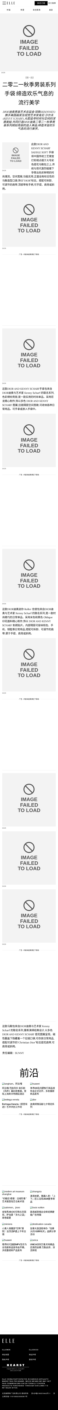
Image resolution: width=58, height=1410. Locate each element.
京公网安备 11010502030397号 (28, 1394)
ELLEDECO (34, 1350)
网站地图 (5, 1355)
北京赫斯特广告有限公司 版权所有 (15, 1393)
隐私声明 (5, 1360)
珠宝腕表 (37, 10)
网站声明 (32, 1355)
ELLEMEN (6, 1350)
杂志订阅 (41, 3)
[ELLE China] (11, 3)
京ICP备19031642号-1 (41, 1393)
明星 (22, 10)
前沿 (28, 1074)
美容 (51, 10)
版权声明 (32, 1360)
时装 (9, 10)
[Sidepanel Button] (4, 3)
